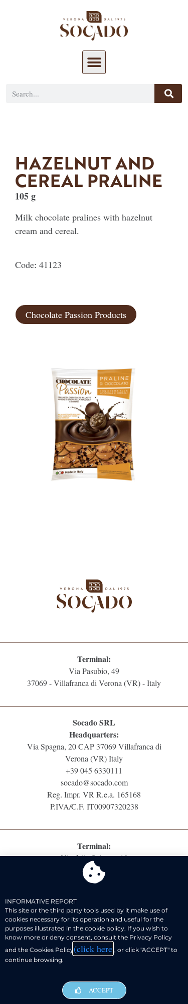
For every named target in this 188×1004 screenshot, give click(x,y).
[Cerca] (168, 93)
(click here (93, 948)
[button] (94, 62)
